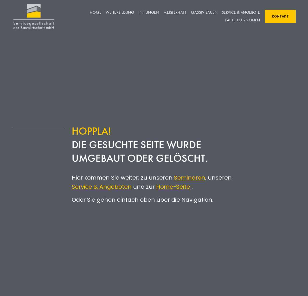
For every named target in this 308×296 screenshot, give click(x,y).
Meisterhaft (174, 12)
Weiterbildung (120, 12)
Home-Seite (173, 187)
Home (95, 12)
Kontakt (280, 16)
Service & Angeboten (102, 187)
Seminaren (189, 177)
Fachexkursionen (242, 20)
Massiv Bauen (204, 12)
